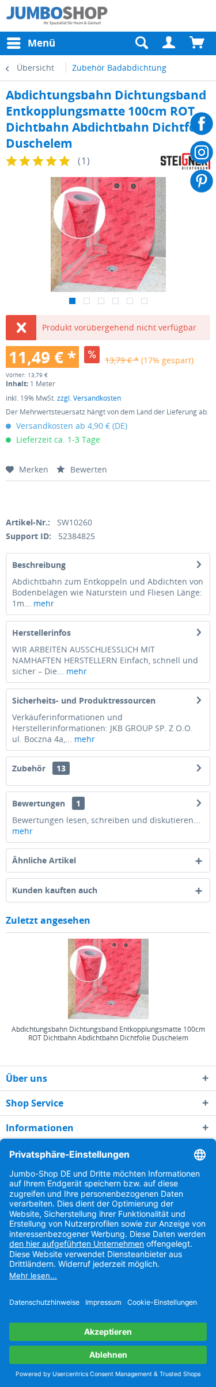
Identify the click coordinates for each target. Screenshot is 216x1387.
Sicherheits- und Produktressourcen (84, 700)
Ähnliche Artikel (44, 860)
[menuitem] (169, 43)
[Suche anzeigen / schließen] (141, 43)
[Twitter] (30, 497)
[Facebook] (10, 497)
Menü (41, 42)
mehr (42, 603)
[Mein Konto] (169, 43)
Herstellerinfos (41, 632)
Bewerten (87, 469)
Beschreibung (39, 564)
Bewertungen (38, 803)
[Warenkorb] (197, 43)
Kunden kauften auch (54, 890)
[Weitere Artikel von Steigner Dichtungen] (185, 161)
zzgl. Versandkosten (89, 398)
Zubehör (39, 768)
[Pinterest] (70, 497)
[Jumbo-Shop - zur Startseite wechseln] (57, 16)
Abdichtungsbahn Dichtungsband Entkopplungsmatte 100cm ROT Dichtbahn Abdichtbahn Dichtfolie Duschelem (108, 1034)
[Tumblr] (90, 497)
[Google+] (50, 497)
